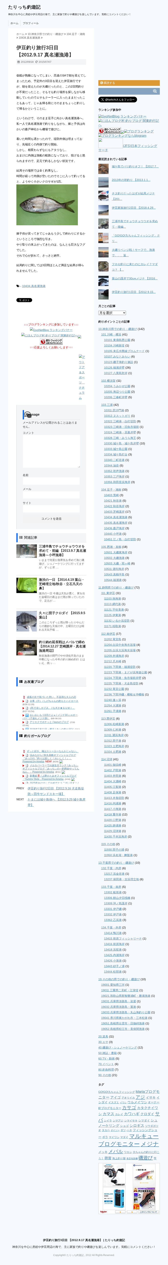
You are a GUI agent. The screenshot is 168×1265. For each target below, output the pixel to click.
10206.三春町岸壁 (115, 397)
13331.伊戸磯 (113, 909)
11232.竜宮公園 (114, 689)
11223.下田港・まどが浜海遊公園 (125, 672)
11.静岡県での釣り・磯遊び (116, 587)
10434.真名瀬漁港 (33, 286)
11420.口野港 (112, 820)
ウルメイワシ (137, 1102)
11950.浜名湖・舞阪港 (118, 855)
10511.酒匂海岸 (114, 569)
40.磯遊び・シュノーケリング (117, 1047)
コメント (28, 432)
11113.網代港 (112, 604)
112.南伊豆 (108, 633)
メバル (115, 1151)
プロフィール (31, 23)
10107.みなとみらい (117, 356)
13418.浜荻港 (113, 949)
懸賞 (107, 1158)
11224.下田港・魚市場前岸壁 (122, 678)
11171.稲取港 (112, 626)
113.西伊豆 (108, 718)
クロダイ (147, 1114)
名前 (25, 475)
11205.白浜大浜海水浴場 (120, 650)
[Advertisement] (64, 70)
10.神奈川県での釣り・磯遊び (117, 329)
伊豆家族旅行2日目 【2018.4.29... (134, 207)
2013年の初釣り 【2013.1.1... (131, 180)
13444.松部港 (113, 971)
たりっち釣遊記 (24, 7)
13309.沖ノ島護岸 (115, 903)
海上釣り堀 (119, 1158)
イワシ (123, 1102)
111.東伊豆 (108, 593)
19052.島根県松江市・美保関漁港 (123, 1029)
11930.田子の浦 (114, 849)
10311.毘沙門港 (114, 410)
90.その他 (104, 1075)
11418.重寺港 (112, 814)
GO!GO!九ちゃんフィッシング (116, 1091)
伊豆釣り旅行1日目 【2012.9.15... (134, 292)
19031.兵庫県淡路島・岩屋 (118, 1001)
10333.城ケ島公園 (115, 449)
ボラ (105, 1137)
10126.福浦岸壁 (114, 367)
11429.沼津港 (112, 831)
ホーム (14, 23)
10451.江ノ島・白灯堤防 (120, 539)
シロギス (136, 1126)
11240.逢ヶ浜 (112, 700)
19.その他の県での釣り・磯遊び (119, 979)
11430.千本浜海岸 (115, 836)
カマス (108, 1114)
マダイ (124, 1137)
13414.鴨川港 (113, 933)
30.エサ (103, 1042)
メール (27, 489)
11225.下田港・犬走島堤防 (121, 683)
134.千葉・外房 (111, 927)
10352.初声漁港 (114, 471)
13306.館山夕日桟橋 (117, 897)
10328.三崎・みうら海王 (120, 438)
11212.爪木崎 (112, 661)
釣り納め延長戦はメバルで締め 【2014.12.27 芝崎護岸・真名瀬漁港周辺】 (62, 646)
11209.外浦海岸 (114, 655)
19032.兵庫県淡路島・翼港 (118, 1006)
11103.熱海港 (112, 598)
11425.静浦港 (112, 825)
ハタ (129, 1130)
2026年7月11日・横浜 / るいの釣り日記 (52, 729)
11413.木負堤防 (114, 798)
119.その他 (108, 844)
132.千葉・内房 (111, 868)
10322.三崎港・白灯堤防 (120, 421)
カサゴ (129, 1107)
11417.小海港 (112, 809)
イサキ (151, 1097)
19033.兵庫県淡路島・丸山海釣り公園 (125, 1012)
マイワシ (114, 1137)
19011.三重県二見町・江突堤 (119, 990)
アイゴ (115, 1097)
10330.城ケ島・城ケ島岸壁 (121, 443)
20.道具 (103, 1036)
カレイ (119, 1114)
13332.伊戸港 (113, 914)
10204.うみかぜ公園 (117, 386)
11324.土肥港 (112, 751)
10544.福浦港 (113, 580)
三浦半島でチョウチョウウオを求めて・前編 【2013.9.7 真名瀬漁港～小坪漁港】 (62, 551)
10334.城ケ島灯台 (115, 454)
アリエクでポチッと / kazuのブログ (49, 722)
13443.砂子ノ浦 (114, 966)
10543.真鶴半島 (114, 574)
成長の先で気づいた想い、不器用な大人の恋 (51, 697)
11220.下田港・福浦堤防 (120, 666)
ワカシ (128, 1152)
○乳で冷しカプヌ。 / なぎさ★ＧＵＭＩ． (52, 708)
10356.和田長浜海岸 (117, 482)
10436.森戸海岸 (114, 528)
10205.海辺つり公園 (117, 391)
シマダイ (144, 1120)
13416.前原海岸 (114, 944)
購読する (109, 82)
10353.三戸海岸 (114, 476)
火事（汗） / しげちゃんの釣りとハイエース (54, 701)
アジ (140, 1097)
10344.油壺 (111, 465)
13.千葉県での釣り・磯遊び (116, 862)
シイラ (108, 1120)
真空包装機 (132, 1158)
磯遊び (145, 1157)
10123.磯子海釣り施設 (118, 362)
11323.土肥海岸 (114, 746)
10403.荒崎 (111, 495)
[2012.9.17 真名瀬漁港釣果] (51, 204)
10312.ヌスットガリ (117, 415)
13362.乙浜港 (113, 920)
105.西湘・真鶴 (111, 546)
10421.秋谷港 (113, 500)
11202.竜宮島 (112, 639)
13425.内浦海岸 (114, 955)
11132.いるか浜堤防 (117, 620)
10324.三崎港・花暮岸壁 (120, 432)
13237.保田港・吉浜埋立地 (121, 879)
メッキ (103, 1152)
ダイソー (115, 1130)
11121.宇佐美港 (114, 609)
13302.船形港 (113, 892)
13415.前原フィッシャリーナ (123, 938)
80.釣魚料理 (106, 1069)
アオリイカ (128, 1097)
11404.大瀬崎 (112, 781)
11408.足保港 (112, 792)
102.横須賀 (108, 380)
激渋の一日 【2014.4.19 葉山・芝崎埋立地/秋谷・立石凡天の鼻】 (62, 584)
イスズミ (113, 1102)
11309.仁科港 (112, 729)
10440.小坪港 (113, 533)
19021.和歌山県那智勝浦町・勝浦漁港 (125, 995)
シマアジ (118, 1120)
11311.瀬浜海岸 (114, 735)
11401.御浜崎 (112, 764)
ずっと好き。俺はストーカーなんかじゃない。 (52, 751)
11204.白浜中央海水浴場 (120, 644)
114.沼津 (106, 759)
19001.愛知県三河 (113, 984)
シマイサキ (130, 1120)
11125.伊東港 (112, 615)
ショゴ (124, 1125)
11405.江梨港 (112, 786)
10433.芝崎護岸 (114, 511)
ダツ (123, 1130)
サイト (27, 503)
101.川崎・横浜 (111, 334)
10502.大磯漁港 (114, 558)
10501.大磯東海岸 (115, 552)
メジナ (150, 1144)
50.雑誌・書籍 (107, 1053)
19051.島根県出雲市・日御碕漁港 (123, 1023)
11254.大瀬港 (112, 705)
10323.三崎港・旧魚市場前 (121, 426)
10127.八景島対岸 (115, 373)
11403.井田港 (112, 775)
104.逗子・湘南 (111, 489)
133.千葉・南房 (111, 886)
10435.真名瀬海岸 (115, 522)
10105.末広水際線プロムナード (124, 351)
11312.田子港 (112, 740)
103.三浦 (107, 404)
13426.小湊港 (113, 960)
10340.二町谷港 (114, 460)
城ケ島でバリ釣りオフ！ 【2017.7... (135, 166)
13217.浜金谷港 (114, 873)
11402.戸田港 (112, 770)
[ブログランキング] (139, 131)
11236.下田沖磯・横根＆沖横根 (124, 694)
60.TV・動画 (106, 1058)
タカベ (106, 1130)
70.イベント (106, 1064)
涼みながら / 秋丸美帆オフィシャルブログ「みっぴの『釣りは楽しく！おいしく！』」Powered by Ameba (49, 758)
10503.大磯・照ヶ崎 (117, 563)
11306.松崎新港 (114, 724)
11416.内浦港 (112, 803)
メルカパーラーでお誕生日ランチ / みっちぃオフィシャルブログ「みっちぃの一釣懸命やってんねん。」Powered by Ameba (51, 768)
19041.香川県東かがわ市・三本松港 (124, 1017)
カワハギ (132, 1114)
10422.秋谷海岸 (114, 506)
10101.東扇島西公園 (117, 340)
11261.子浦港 (112, 711)
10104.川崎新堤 (114, 345)
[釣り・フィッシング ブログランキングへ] (51, 341)
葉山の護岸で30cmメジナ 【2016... (135, 278)
